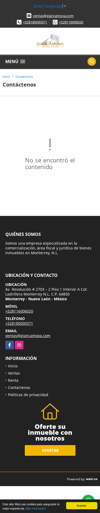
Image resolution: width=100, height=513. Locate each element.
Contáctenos (24, 77)
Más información (36, 508)
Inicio (6, 77)
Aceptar (81, 505)
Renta (13, 380)
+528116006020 (71, 22)
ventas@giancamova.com (53, 15)
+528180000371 (35, 22)
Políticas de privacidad (28, 394)
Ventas (14, 373)
